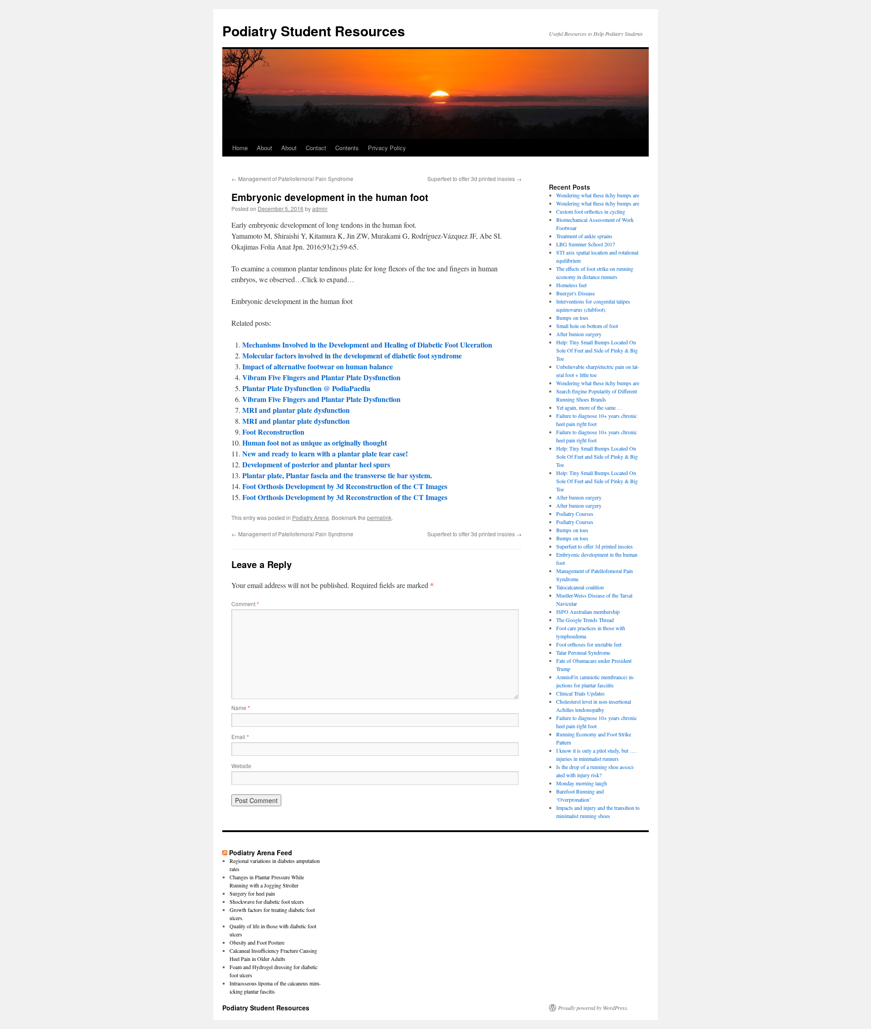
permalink (379, 517)
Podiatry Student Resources (313, 30)
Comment (245, 604)
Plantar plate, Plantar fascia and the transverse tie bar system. (337, 475)
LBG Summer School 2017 (585, 244)
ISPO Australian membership (588, 611)
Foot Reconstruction (273, 431)
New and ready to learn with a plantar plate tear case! (325, 453)
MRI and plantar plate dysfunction (296, 410)
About (264, 147)
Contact (316, 147)
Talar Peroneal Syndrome (583, 652)
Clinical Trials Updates (580, 693)
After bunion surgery (579, 334)
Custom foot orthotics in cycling (590, 211)
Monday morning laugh (581, 783)
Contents (347, 147)
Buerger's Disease (575, 293)
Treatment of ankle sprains (584, 236)
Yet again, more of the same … (589, 407)
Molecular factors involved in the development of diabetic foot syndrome (352, 355)
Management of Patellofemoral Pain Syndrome (292, 178)
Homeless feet (571, 285)
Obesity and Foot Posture (257, 942)
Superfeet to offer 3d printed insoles (474, 178)
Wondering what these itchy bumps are (597, 195)
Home (240, 147)
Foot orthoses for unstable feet (588, 644)
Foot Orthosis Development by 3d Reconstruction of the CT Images (344, 486)
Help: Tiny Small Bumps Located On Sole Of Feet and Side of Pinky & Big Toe (597, 350)
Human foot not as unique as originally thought (314, 442)
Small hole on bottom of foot (587, 325)
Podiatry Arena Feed (260, 852)
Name (240, 707)
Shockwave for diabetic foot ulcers (267, 901)
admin (320, 208)
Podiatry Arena (310, 517)
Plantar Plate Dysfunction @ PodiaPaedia (306, 388)
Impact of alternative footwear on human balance (317, 366)
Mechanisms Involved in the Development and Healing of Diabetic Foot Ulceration (367, 344)
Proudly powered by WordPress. (593, 1007)
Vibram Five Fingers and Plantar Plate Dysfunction (321, 377)
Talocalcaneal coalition (580, 587)
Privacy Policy (387, 147)
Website (241, 765)
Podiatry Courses (574, 513)
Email (240, 736)
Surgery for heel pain (252, 893)
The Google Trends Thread (585, 619)
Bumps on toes (572, 317)
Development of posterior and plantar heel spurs (316, 464)
